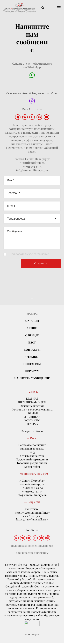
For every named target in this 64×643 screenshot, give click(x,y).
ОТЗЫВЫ (32, 356)
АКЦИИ (32, 328)
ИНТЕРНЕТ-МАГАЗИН (32, 402)
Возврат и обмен (32, 431)
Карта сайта (32, 466)
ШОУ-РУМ (32, 371)
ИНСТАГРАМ (32, 364)
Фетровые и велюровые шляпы (32, 409)
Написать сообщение (32, 445)
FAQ (32, 452)
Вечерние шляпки (32, 406)
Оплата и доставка (32, 448)
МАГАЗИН (32, 321)
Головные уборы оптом (32, 463)
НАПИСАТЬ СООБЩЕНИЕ (32, 378)
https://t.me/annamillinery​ (32, 519)
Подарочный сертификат (32, 459)
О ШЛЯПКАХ (32, 416)
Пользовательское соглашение (29, 254)
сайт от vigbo (32, 635)
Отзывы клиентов (32, 456)
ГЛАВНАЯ (32, 314)
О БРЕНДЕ (32, 335)
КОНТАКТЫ (32, 349)
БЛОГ (32, 342)
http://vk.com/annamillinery (32, 512)
